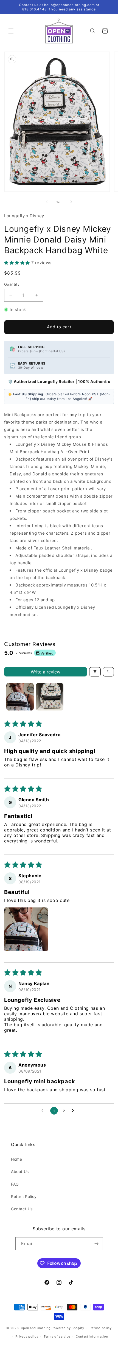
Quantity (11, 284)
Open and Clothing (36, 1328)
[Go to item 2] (49, 696)
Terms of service (57, 1336)
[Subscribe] (97, 1243)
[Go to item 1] (20, 696)
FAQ (15, 1184)
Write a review (45, 672)
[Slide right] (71, 202)
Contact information (92, 1336)
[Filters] (95, 671)
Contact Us (22, 1208)
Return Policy (24, 1196)
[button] (11, 31)
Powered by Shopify (68, 1328)
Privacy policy (26, 1336)
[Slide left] (47, 202)
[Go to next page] (74, 1111)
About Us (20, 1171)
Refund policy (101, 1328)
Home (16, 1159)
